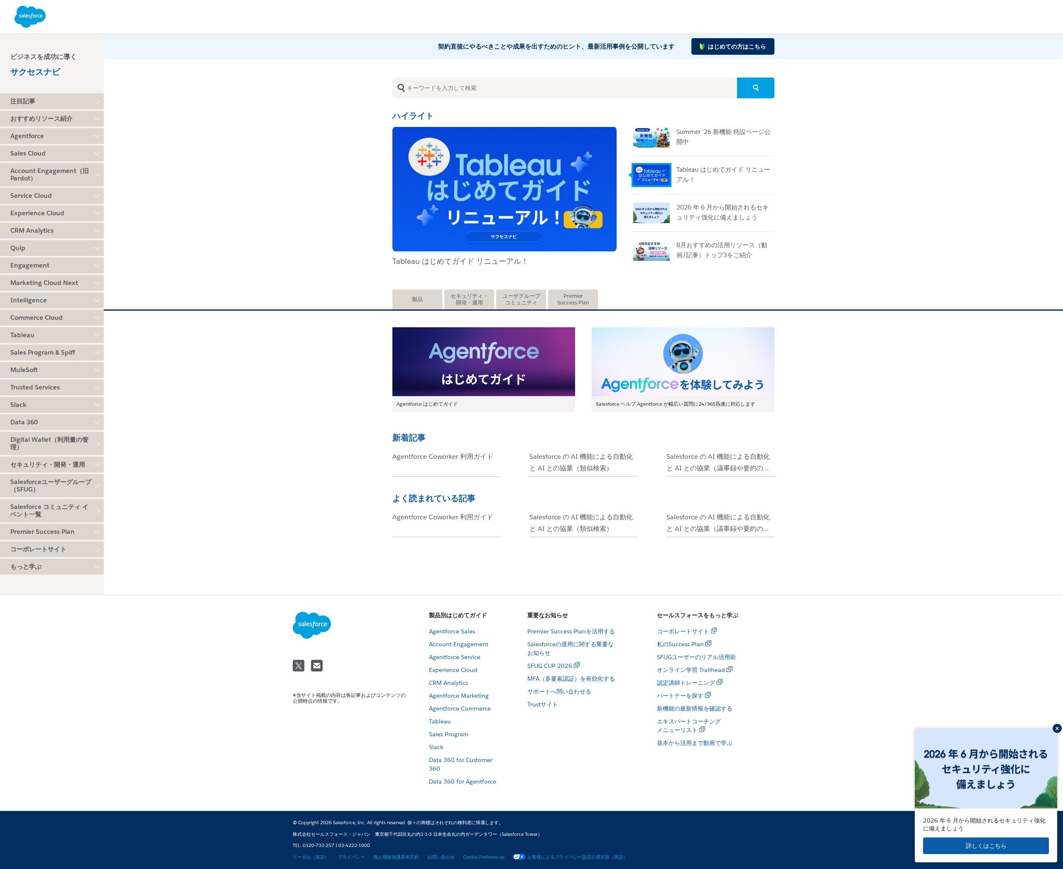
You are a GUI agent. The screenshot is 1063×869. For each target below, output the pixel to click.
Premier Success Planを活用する (571, 631)
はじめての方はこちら (737, 46)
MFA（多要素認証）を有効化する (571, 678)
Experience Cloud (453, 670)
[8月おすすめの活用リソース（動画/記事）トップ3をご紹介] (654, 250)
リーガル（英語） (311, 857)
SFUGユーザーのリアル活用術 (696, 657)
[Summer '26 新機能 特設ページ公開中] (654, 137)
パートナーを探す (680, 695)
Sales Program (448, 734)
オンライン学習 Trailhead (691, 670)
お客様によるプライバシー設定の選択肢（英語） (577, 857)
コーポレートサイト (38, 549)
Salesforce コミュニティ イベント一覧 (49, 510)
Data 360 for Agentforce (462, 781)
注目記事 (22, 101)
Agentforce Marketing (459, 695)
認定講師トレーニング (686, 682)
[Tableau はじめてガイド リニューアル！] (504, 130)
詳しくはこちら (986, 846)
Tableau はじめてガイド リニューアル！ (460, 261)
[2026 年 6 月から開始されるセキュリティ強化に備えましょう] (654, 212)
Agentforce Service (454, 657)
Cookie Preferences (484, 857)
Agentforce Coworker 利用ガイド (442, 456)
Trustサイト (542, 704)
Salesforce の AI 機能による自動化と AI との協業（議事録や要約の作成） (718, 468)
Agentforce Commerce (460, 708)
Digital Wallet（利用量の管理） (49, 443)
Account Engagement (458, 644)
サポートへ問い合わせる (559, 691)
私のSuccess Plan (680, 644)
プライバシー (351, 857)
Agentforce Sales (452, 631)
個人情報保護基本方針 (396, 857)
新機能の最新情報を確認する (694, 708)
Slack (436, 747)
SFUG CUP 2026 (549, 665)
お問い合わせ (441, 857)
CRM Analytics (448, 682)
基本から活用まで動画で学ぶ (694, 743)
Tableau (440, 721)
